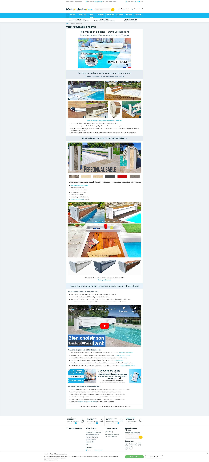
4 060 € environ (122, 358)
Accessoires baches (119, 15)
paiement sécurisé (92, 401)
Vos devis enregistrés (111, 436)
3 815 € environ (119, 360)
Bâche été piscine (73, 15)
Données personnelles (92, 437)
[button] (83, 460)
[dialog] (104, 456)
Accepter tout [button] (134, 456)
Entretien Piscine (129, 15)
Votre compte (109, 431)
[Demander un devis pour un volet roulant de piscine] (104, 376)
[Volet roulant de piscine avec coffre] (104, 238)
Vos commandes (109, 433)
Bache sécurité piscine (91, 16)
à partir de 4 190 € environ (126, 352)
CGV (87, 444)
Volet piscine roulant (110, 15)
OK (140, 437)
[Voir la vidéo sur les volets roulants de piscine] (104, 326)
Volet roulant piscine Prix (92, 434)
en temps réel (82, 401)
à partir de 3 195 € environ (123, 355)
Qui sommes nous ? (91, 439)
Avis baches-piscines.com (92, 436)
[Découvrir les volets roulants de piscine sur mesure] (104, 53)
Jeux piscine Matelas (137, 15)
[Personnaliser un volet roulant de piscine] (104, 161)
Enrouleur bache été (82, 15)
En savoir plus (62, 458)
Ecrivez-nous (98, 450)
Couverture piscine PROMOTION (94, 431)
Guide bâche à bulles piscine (93, 432)
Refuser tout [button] (154, 456)
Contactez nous (90, 442)
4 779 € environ (128, 363)
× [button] (207, 453)
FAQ (138, 1)
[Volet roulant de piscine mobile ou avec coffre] (104, 99)
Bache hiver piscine (100, 15)
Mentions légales (90, 441)
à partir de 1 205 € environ (127, 365)
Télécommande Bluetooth (77, 199)
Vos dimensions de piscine (112, 434)
